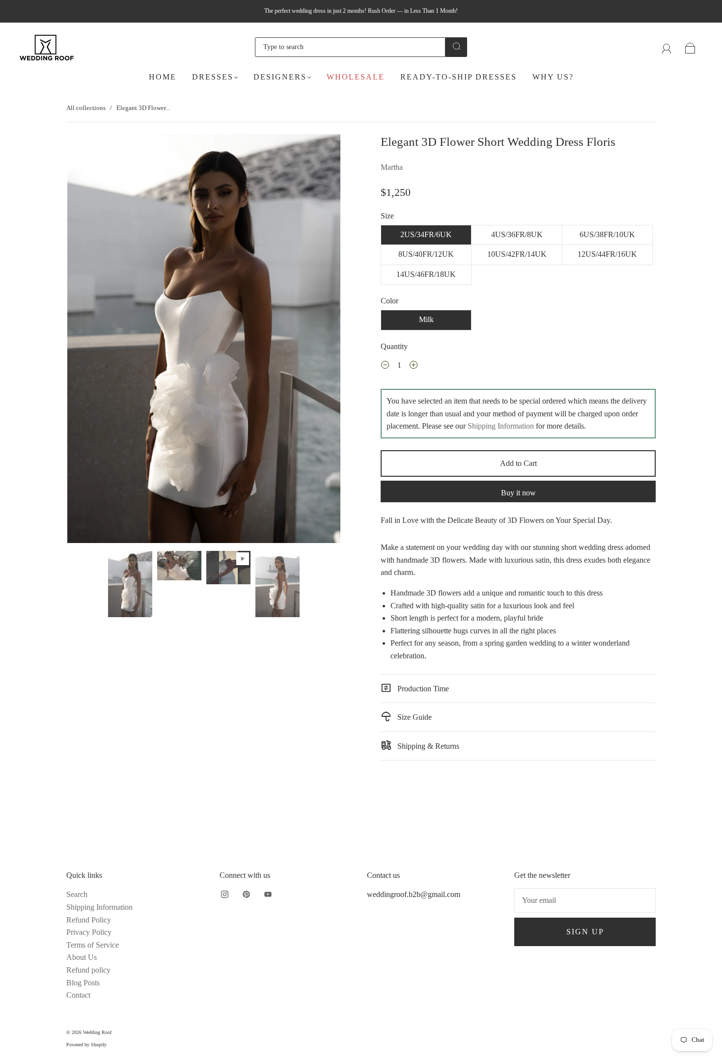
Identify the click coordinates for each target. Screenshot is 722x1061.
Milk (426, 319)
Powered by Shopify (86, 1044)
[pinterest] (246, 894)
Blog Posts (83, 983)
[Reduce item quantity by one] (385, 366)
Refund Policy (88, 920)
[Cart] (690, 47)
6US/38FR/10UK (607, 234)
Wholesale (356, 77)
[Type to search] (350, 47)
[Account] (666, 47)
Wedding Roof (97, 1032)
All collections (86, 107)
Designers (279, 77)
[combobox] (350, 47)
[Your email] (585, 900)
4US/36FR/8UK (517, 234)
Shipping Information (501, 426)
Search (76, 894)
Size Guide (413, 717)
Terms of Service (92, 945)
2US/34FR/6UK (426, 234)
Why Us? (553, 77)
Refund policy (88, 970)
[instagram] (224, 894)
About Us (81, 957)
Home (162, 77)
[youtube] (267, 894)
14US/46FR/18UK (426, 274)
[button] (94, 340)
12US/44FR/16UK (607, 254)
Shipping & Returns (427, 746)
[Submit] (456, 46)
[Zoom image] (204, 340)
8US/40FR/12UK (426, 254)
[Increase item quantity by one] (413, 366)
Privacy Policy (88, 932)
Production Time (422, 688)
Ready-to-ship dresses (458, 77)
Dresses (212, 77)
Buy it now (518, 493)
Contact (78, 995)
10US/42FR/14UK (517, 254)
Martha (392, 167)
